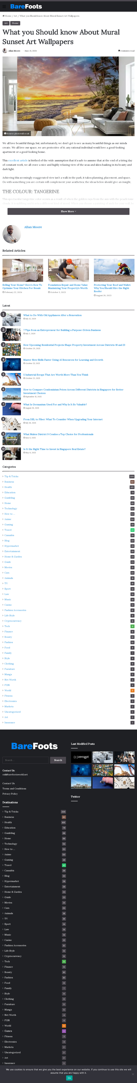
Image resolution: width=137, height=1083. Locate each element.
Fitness (9, 695)
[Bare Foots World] (26, 6)
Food (7, 647)
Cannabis (9, 535)
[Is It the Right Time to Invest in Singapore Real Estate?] (12, 453)
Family (8, 652)
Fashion (9, 642)
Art (15, 16)
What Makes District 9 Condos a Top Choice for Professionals (58, 434)
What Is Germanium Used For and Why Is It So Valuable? (55, 404)
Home (8, 16)
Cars (7, 572)
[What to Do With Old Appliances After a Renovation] (12, 320)
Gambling (10, 497)
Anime (8, 519)
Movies (8, 567)
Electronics (11, 701)
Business (9, 481)
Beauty (8, 636)
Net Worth (10, 679)
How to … (10, 513)
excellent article (18, 160)
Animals (9, 578)
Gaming (9, 524)
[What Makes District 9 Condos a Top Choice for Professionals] (12, 439)
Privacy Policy (10, 793)
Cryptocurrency (13, 620)
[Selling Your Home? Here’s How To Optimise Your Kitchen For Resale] (23, 270)
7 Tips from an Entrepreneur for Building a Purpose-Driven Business (62, 330)
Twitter (75, 796)
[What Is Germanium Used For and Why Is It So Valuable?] (12, 409)
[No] (132, 1074)
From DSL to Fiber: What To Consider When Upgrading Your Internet (63, 419)
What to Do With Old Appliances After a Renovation (52, 315)
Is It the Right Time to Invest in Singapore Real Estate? (54, 449)
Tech (7, 626)
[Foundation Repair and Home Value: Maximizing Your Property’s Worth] (68, 270)
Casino (8, 604)
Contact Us (9, 783)
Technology (11, 508)
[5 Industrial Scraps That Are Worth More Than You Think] (12, 379)
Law (7, 594)
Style (7, 658)
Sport (8, 588)
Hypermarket (12, 545)
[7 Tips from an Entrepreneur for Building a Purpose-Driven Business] (12, 334)
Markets (9, 706)
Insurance (10, 722)
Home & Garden (13, 556)
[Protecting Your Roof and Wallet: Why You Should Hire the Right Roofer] (114, 270)
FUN (7, 685)
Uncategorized (13, 711)
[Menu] (4, 7)
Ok (69, 1078)
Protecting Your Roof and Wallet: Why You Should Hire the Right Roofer (112, 288)
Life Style (10, 615)
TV (6, 583)
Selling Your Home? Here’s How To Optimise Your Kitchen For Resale (22, 286)
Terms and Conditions (14, 788)
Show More (68, 211)
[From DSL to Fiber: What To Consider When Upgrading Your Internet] (12, 424)
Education (10, 492)
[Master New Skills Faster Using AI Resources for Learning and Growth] (12, 364)
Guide (8, 561)
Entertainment (12, 551)
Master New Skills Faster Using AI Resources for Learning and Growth (63, 359)
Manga (8, 674)
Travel (8, 529)
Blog (7, 540)
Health (8, 487)
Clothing (9, 663)
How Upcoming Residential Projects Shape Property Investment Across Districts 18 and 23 (74, 344)
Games (8, 1031)
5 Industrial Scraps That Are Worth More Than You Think (55, 374)
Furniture (10, 669)
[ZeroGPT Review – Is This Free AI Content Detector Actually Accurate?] (81, 757)
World (8, 690)
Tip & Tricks (11, 476)
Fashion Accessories (15, 610)
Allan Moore (14, 50)
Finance (9, 631)
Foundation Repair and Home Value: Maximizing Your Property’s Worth (68, 286)
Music (8, 599)
